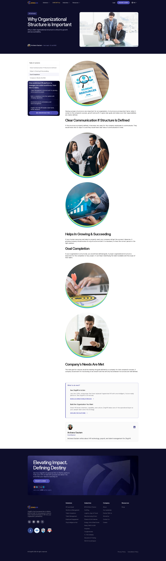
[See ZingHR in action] (43, 113)
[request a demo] (123, 2)
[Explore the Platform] (79, 413)
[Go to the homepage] (33, 504)
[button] (46, 2)
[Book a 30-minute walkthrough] (82, 399)
